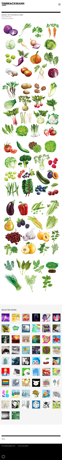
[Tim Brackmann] (13, 4)
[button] (3, 456)
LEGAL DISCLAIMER (23, 446)
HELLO (3, 439)
